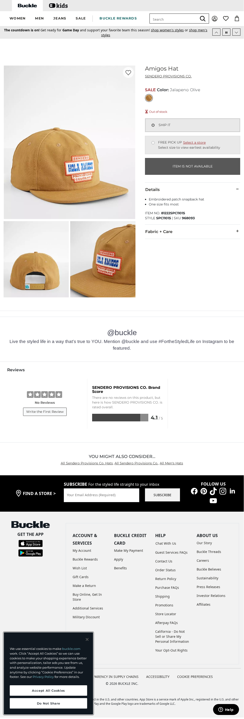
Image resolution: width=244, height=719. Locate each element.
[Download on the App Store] (31, 543)
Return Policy (165, 578)
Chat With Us (165, 543)
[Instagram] (223, 491)
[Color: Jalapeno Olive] (149, 98)
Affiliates (203, 604)
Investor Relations (211, 595)
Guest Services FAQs (171, 552)
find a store (39, 493)
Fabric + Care (159, 231)
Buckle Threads (209, 551)
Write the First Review (45, 411)
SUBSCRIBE (162, 495)
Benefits (120, 568)
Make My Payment (128, 550)
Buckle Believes (209, 569)
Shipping (162, 596)
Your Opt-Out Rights (171, 650)
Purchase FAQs (167, 587)
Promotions (164, 605)
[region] (48, 673)
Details (152, 189)
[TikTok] (213, 491)
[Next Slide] (236, 32)
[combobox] (176, 18)
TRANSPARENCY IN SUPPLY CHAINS (111, 676)
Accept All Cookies (48, 690)
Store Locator (165, 614)
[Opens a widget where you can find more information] (226, 710)
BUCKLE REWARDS (118, 18)
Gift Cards (81, 577)
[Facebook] (194, 491)
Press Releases (208, 587)
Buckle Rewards (85, 559)
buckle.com (71, 649)
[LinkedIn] (232, 491)
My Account (82, 550)
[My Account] (214, 19)
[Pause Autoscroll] (226, 32)
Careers (203, 560)
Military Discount (86, 617)
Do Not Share (48, 703)
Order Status (165, 570)
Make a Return (84, 585)
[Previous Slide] (216, 32)
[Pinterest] (204, 491)
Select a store (194, 142)
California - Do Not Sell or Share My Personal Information (172, 636)
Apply (118, 559)
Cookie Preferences (195, 676)
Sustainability (207, 578)
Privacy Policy (43, 677)
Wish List (80, 568)
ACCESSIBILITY (157, 676)
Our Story (204, 543)
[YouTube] (213, 500)
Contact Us (163, 561)
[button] (17, 19)
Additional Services (88, 608)
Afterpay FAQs (166, 622)
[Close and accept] (87, 639)
